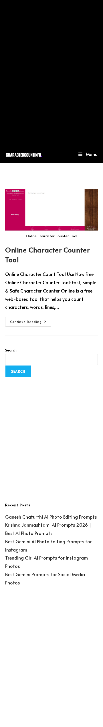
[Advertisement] (51, 72)
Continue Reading (30, 320)
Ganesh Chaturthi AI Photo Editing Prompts (51, 516)
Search (11, 350)
